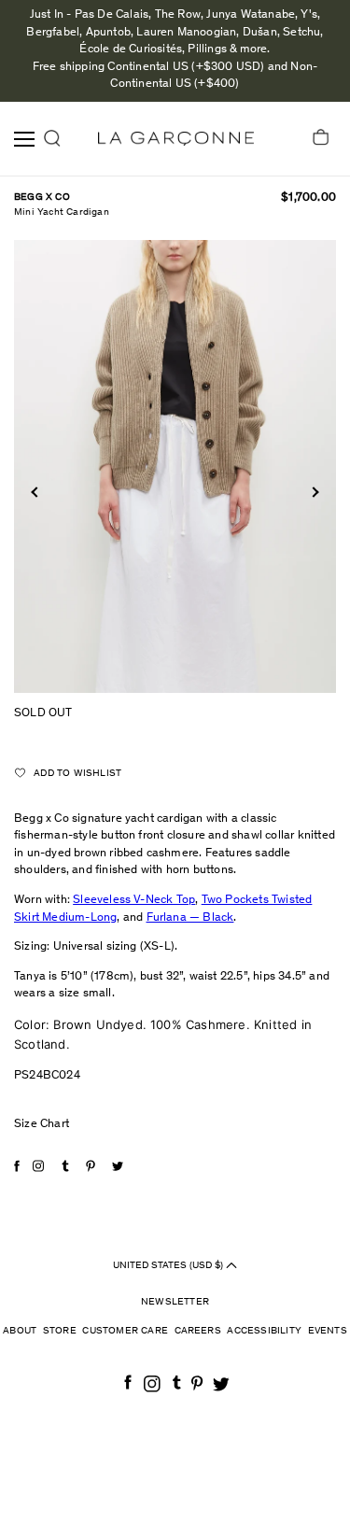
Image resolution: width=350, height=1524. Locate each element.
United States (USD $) (169, 1265)
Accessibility (264, 1331)
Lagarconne (176, 139)
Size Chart (41, 1125)
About (19, 1331)
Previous (36, 492)
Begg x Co (42, 197)
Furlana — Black (190, 918)
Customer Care (125, 1331)
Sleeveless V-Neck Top (134, 901)
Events (327, 1331)
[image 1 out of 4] (175, 466)
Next (313, 492)
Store (60, 1331)
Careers (198, 1331)
